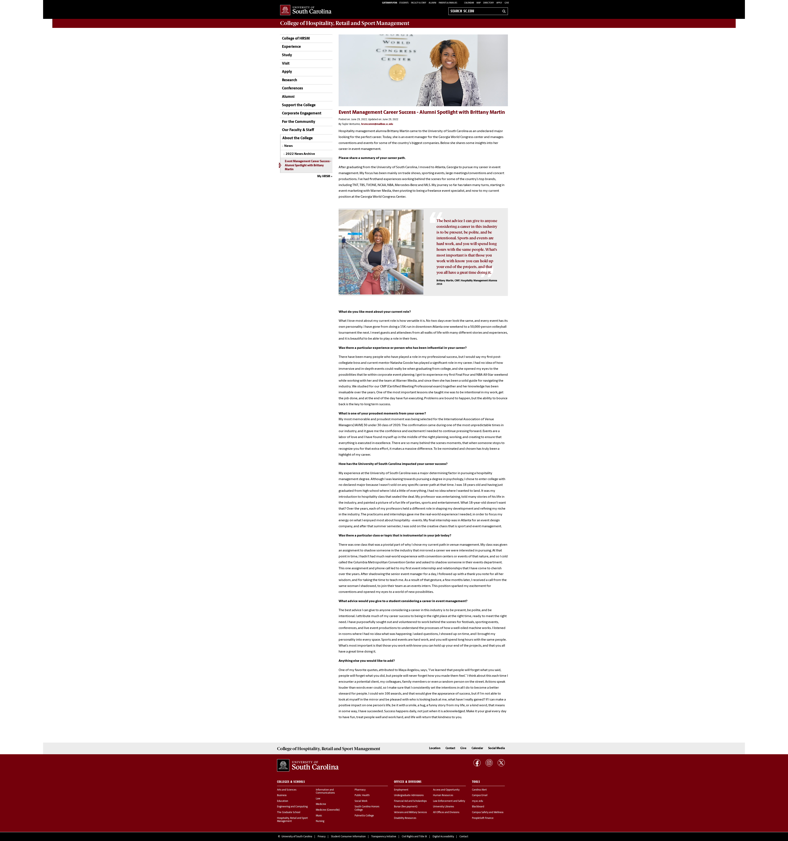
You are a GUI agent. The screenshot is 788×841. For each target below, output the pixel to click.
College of (344, 23)
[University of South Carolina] (308, 765)
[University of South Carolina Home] (305, 10)
